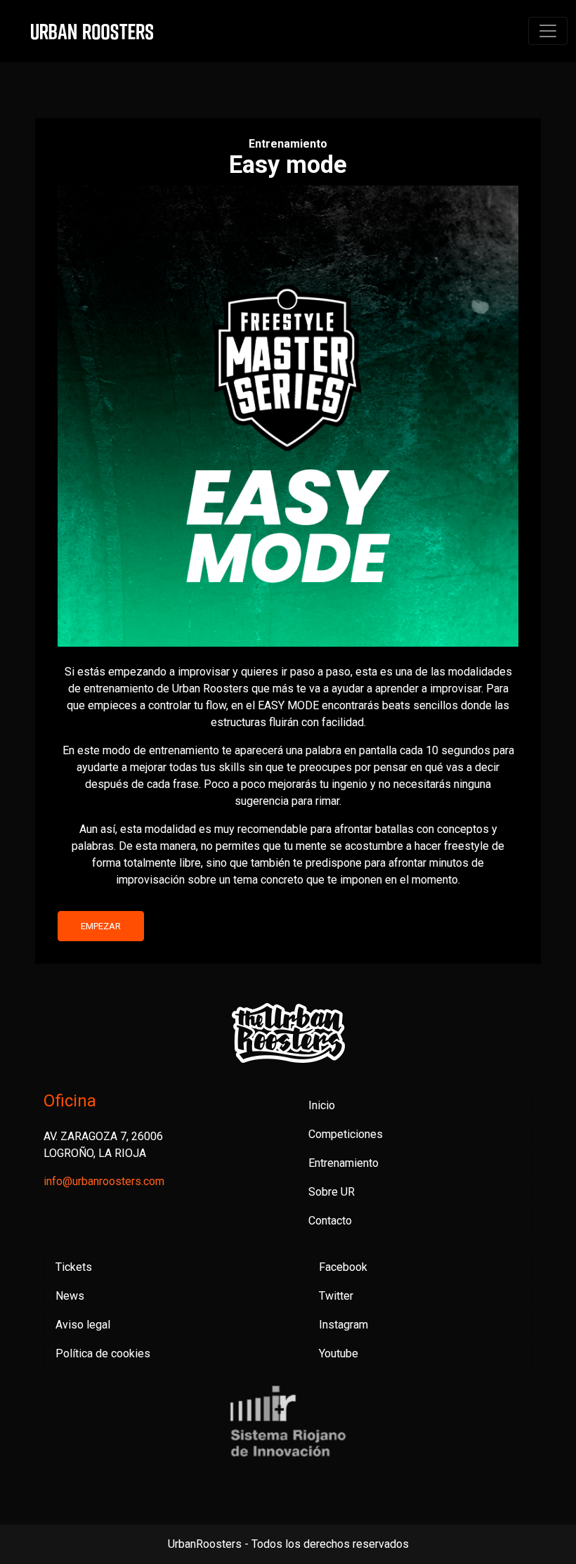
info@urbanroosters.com (104, 1181)
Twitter (336, 1296)
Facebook (343, 1267)
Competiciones (345, 1134)
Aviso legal (82, 1324)
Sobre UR (331, 1191)
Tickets (73, 1267)
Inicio (321, 1105)
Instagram (343, 1324)
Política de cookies (102, 1353)
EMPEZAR (101, 926)
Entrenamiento (343, 1163)
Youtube (338, 1353)
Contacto (330, 1220)
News (69, 1296)
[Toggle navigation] (548, 31)
